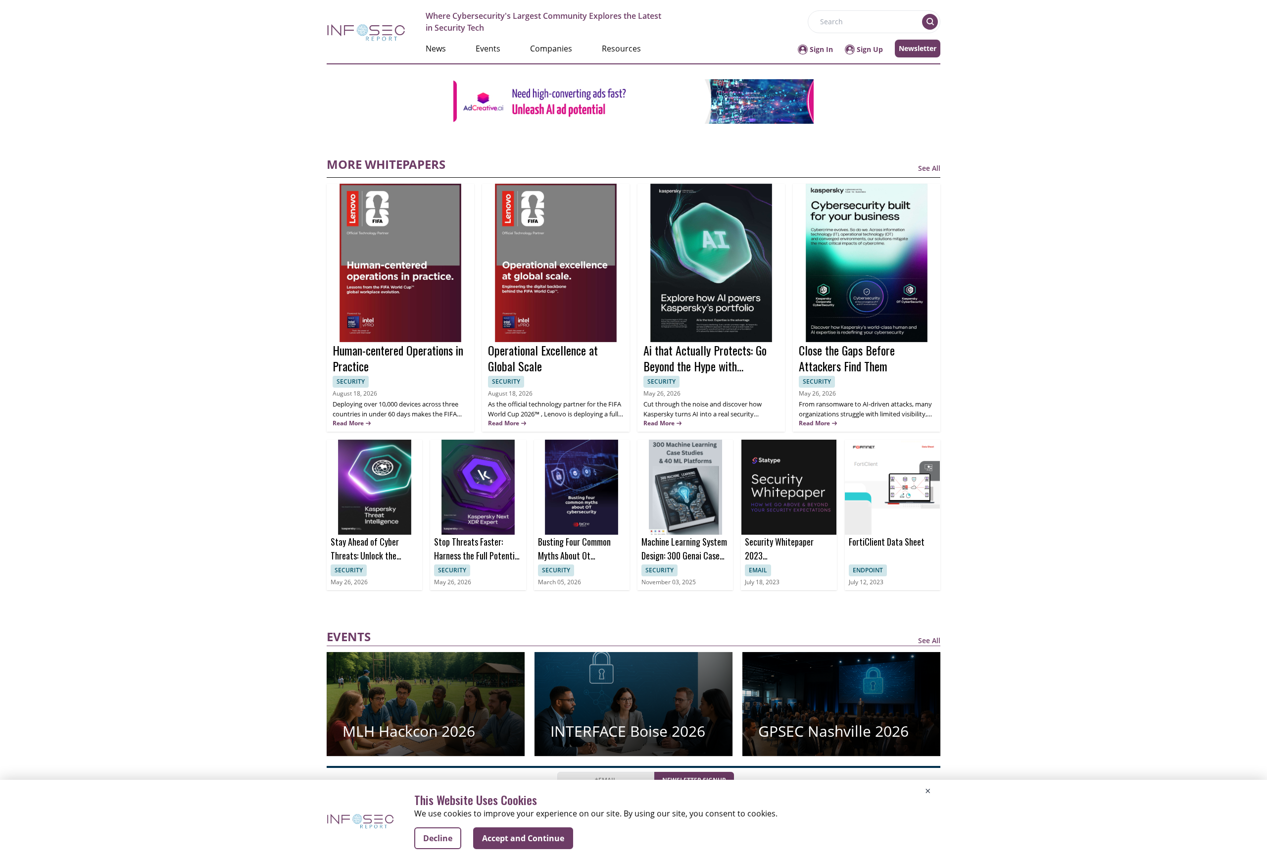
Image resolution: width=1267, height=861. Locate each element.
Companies (551, 48)
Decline (437, 838)
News (436, 48)
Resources (621, 48)
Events (488, 48)
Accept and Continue (523, 838)
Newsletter (917, 48)
